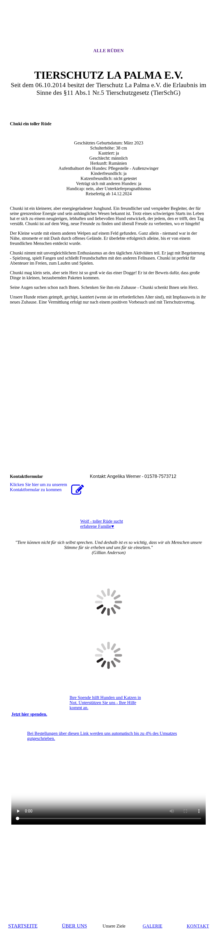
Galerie (152, 926)
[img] (108, 29)
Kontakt (198, 926)
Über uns (74, 926)
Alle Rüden (108, 50)
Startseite (23, 926)
